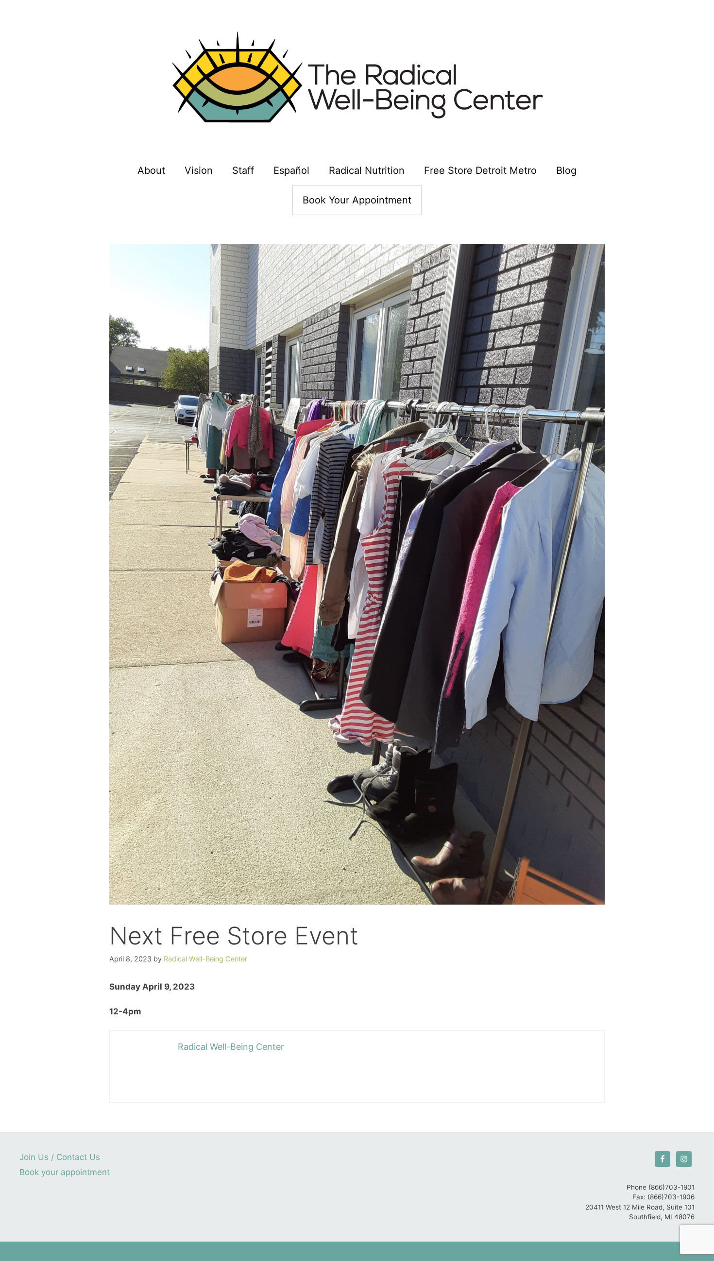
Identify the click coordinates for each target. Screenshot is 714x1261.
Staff (243, 170)
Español (291, 170)
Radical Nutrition (367, 170)
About (151, 170)
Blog (566, 170)
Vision (199, 170)
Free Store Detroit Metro (480, 170)
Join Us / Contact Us (59, 1157)
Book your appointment (357, 200)
